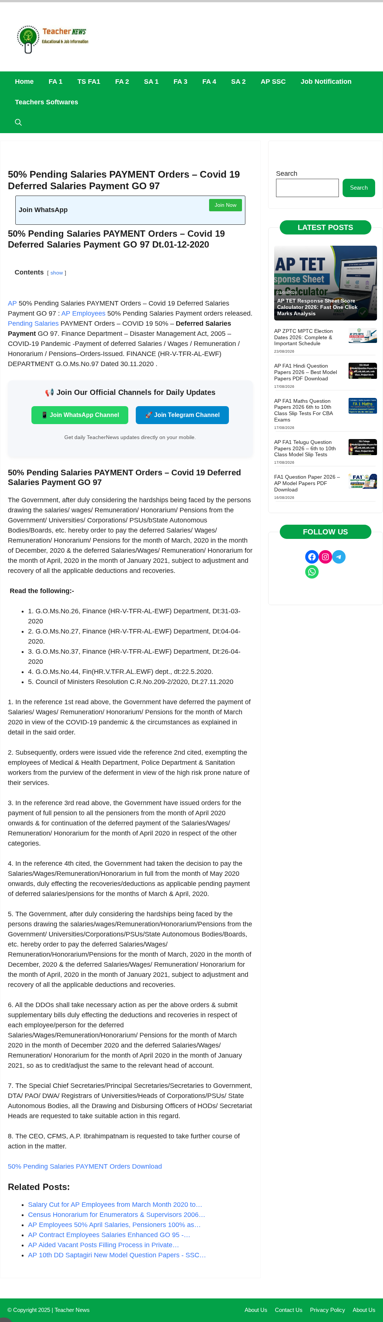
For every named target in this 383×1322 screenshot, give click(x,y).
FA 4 (209, 81)
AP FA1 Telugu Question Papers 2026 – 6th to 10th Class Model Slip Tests (305, 448)
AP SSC (273, 81)
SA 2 (238, 81)
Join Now (225, 205)
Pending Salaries (33, 323)
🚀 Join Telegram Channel (182, 415)
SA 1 (151, 81)
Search (286, 173)
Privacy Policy (327, 1310)
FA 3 (180, 81)
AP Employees (83, 313)
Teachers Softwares (46, 102)
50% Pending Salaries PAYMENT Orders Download (85, 1166)
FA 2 (122, 81)
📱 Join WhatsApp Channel (80, 415)
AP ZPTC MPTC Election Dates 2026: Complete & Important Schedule (303, 337)
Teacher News (72, 1310)
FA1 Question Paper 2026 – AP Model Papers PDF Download (307, 483)
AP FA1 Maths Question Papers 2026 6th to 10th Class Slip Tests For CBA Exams (303, 410)
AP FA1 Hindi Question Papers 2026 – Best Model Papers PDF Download (305, 372)
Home (24, 81)
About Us (256, 1310)
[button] (18, 123)
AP (12, 303)
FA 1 (55, 81)
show (56, 273)
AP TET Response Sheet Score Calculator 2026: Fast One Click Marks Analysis (317, 307)
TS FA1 (88, 81)
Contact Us (289, 1310)
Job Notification (326, 81)
